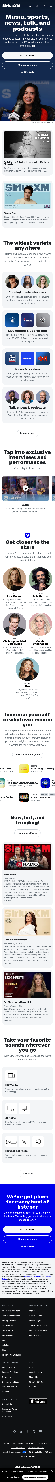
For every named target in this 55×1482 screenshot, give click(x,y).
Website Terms (10, 1443)
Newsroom (6, 1377)
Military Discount (9, 1320)
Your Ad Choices (18, 1448)
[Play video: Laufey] (25, 488)
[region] (27, 1475)
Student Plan (7, 1325)
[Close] (52, 1471)
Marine (5, 1340)
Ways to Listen (35, 1372)
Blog (31, 1367)
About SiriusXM (8, 1367)
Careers (5, 1392)
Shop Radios (7, 1330)
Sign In (32, 1311)
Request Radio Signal (38, 1330)
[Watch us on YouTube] (40, 1432)
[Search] (30, 6)
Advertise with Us (9, 1387)
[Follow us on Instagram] (21, 1432)
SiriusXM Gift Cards (37, 1382)
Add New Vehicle (36, 1335)
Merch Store (34, 1377)
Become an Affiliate (10, 1382)
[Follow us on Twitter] (34, 1432)
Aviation (5, 1345)
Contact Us (7, 1404)
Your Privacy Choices (12, 1452)
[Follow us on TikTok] (27, 1432)
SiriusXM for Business (11, 1355)
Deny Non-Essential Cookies (35, 1477)
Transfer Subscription (38, 1325)
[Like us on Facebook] (14, 1432)
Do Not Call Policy (36, 1448)
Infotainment (7, 1335)
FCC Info (48, 1452)
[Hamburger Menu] (51, 6)
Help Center (7, 1416)
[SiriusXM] (11, 6)
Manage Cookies (27, 1456)
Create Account (35, 1315)
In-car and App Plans (11, 1311)
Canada (32, 1387)
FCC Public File (35, 1452)
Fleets (4, 1350)
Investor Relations (10, 1372)
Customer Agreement (27, 1443)
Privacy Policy (45, 1443)
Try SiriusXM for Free (11, 1315)
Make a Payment (36, 1320)
